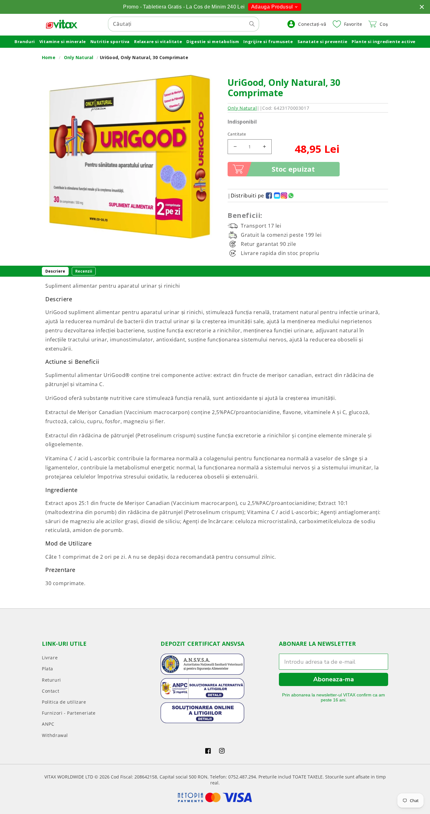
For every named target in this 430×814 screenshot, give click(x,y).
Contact (50, 691)
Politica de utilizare (64, 702)
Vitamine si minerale (62, 41)
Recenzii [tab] (83, 271)
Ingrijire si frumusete (268, 41)
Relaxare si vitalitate (158, 41)
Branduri (24, 41)
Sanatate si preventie (322, 41)
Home (48, 57)
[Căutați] (252, 24)
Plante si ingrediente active (384, 41)
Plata (47, 669)
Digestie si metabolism (212, 41)
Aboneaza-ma (333, 679)
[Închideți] (422, 7)
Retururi (51, 680)
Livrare (50, 658)
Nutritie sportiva (110, 41)
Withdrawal (55, 735)
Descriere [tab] (55, 271)
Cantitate (237, 134)
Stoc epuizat (293, 169)
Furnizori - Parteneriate (68, 713)
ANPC (48, 724)
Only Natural (78, 57)
